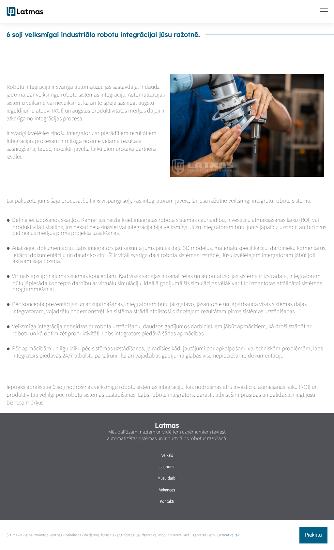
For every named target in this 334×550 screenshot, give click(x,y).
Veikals (167, 455)
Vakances (167, 490)
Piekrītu (313, 535)
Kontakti (167, 501)
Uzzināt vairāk (228, 535)
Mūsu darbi (167, 478)
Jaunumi (167, 467)
